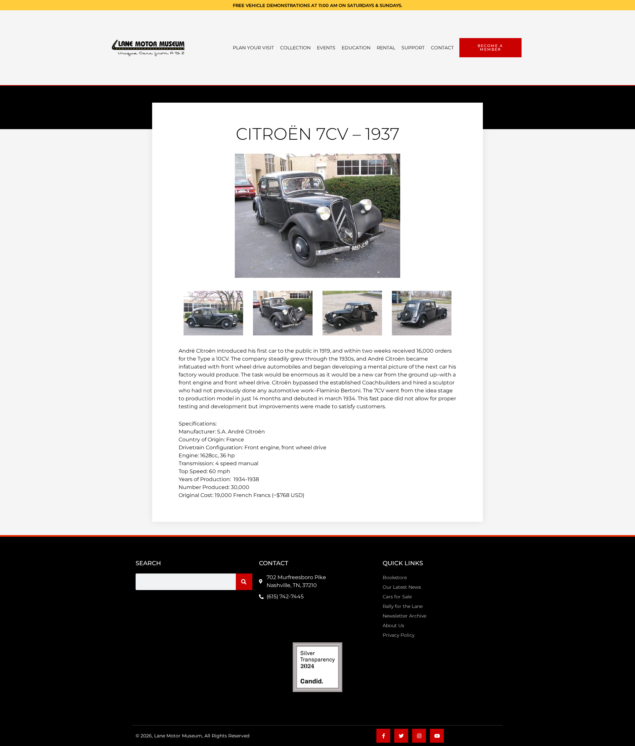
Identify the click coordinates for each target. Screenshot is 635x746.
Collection (295, 47)
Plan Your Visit (253, 47)
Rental (386, 47)
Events (326, 47)
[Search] (244, 581)
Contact (442, 47)
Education (356, 47)
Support (413, 47)
